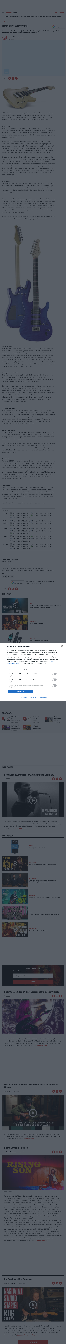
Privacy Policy (42, 697)
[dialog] (33, 672)
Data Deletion (23, 697)
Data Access (33, 697)
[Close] (62, 646)
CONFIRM (20, 691)
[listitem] (33, 670)
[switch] (54, 674)
